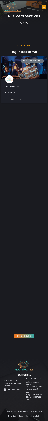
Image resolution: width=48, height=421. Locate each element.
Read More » (11, 93)
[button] (44, 7)
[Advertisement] (24, 214)
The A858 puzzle (12, 87)
